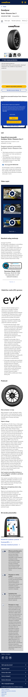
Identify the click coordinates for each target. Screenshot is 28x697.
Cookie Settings (12, 114)
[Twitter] (6, 657)
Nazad (4, 6)
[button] (25, 2)
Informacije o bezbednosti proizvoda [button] (9, 544)
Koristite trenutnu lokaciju (13, 90)
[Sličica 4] (19, 55)
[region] (14, 113)
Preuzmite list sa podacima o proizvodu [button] (10, 539)
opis (2, 20)
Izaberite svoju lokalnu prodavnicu (14, 86)
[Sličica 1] (6, 55)
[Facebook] (3, 657)
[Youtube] (10, 657)
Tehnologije (24, 20)
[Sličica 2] (10, 55)
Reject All (13, 118)
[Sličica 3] (15, 55)
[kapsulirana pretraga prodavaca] (22, 2)
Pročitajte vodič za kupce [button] (13, 125)
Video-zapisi (7, 20)
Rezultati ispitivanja (16, 20)
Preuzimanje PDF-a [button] (5, 542)
